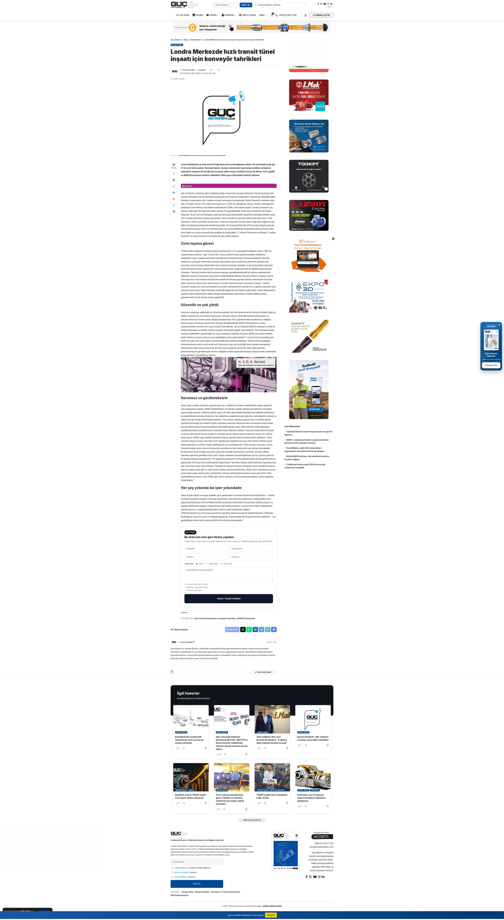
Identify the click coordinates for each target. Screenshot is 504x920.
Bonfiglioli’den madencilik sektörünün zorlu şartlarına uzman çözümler (189, 740)
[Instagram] (328, 4)
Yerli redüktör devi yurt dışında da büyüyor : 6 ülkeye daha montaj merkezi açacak (271, 740)
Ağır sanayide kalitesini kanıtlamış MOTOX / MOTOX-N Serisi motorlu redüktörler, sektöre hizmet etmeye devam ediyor (232, 743)
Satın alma (227, 564)
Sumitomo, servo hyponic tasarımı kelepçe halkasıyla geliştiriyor (311, 798)
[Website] (275, 642)
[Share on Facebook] (174, 173)
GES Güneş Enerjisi (179, 895)
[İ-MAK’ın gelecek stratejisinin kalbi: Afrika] (272, 777)
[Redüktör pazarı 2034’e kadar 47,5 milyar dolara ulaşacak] (191, 777)
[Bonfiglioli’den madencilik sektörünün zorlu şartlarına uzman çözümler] (191, 719)
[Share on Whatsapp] (174, 186)
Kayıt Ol (246, 5)
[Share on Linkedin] (174, 192)
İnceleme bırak (264, 672)
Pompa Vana (187, 892)
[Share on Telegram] (261, 629)
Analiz (191, 790)
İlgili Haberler (188, 693)
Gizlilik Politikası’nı (181, 868)
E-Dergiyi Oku (491, 365)
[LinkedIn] (331, 4)
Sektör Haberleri (277, 790)
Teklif (201, 564)
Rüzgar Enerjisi (202, 892)
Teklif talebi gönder (228, 598)
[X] (321, 4)
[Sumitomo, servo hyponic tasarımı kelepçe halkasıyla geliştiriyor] (313, 777)
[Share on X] (174, 180)
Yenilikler (315, 790)
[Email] (174, 199)
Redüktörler (177, 45)
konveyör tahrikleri (227, 618)
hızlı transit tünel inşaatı (205, 618)
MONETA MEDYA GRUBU (272, 906)
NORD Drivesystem (246, 618)
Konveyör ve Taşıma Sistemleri (225, 892)
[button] (305, 15)
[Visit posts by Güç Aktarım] (174, 642)
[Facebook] (318, 4)
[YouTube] (325, 4)
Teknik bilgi (213, 564)
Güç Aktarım (189, 70)
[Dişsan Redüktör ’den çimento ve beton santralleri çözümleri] (313, 719)
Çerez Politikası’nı (181, 877)
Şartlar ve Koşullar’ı (182, 872)
